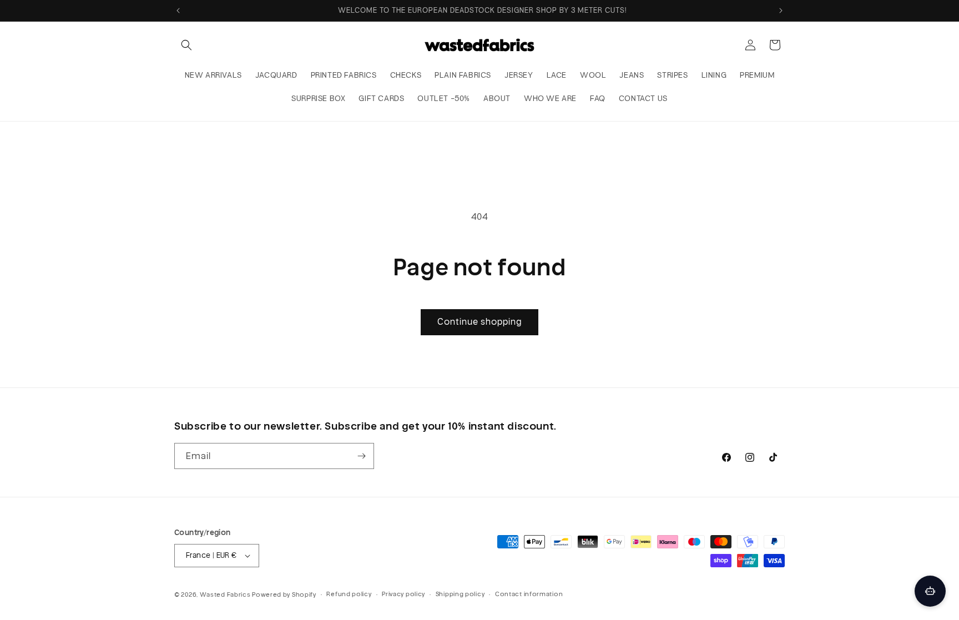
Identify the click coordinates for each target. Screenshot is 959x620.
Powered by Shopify (284, 594)
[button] (186, 45)
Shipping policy (460, 594)
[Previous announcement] (178, 10)
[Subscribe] (361, 456)
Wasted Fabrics (225, 594)
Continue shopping (479, 321)
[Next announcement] (781, 10)
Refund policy (348, 594)
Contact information (529, 594)
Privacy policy (403, 594)
